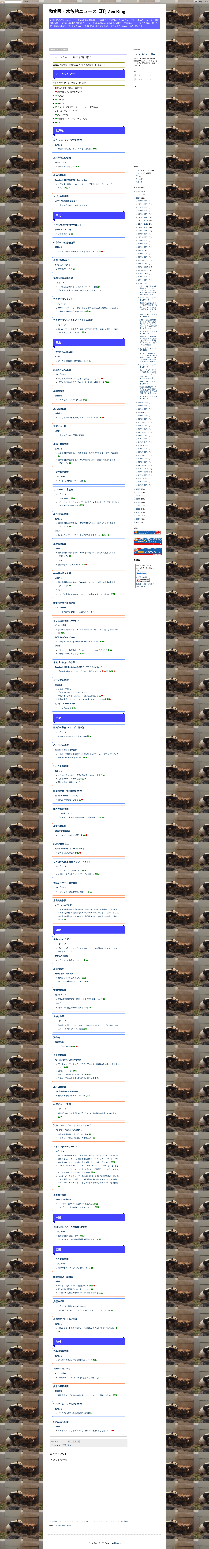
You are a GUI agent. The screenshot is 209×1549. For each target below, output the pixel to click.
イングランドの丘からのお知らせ (68, 1130)
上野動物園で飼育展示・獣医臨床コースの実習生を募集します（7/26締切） (88, 453)
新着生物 (58, 685)
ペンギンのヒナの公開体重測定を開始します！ (77, 1239)
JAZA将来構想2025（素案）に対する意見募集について (80, 999)
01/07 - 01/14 (143, 485)
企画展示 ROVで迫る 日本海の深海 (72, 736)
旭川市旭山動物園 (62, 157)
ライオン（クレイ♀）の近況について (73, 1286)
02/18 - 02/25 (143, 465)
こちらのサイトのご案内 (144, 54)
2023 (138, 489)
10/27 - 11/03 (143, 231)
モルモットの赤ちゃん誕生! (69, 835)
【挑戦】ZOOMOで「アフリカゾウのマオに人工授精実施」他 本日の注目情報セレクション (147, 390)
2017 (138, 509)
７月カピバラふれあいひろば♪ (70, 400)
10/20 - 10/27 (143, 234)
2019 (138, 502)
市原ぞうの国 (59, 426)
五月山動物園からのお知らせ (67, 1091)
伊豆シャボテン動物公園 (65, 883)
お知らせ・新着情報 (63, 1199)
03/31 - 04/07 (143, 445)
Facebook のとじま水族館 (66, 750)
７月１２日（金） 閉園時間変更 (71, 435)
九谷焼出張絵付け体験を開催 (70, 779)
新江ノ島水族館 (61, 680)
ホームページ (60, 162)
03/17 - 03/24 (143, 452)
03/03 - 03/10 (143, 459)
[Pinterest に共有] (78, 1441)
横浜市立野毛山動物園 (64, 603)
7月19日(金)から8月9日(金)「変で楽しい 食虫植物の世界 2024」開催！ (88, 1113)
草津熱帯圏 (58, 391)
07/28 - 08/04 (143, 274)
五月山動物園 (59, 1086)
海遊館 (56, 1037)
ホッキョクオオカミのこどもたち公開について (77, 379)
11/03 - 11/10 (143, 227)
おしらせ (58, 771)
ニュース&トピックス (64, 813)
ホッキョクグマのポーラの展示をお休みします (77, 251)
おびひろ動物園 (61, 196)
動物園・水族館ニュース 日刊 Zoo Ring (87, 11)
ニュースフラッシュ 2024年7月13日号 (147, 299)
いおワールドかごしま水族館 (67, 1404)
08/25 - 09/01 (143, 260)
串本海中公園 (59, 1195)
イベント (58, 590)
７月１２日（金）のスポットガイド (72, 205)
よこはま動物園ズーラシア (66, 620)
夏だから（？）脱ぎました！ (70, 978)
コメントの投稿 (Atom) (62, 1525)
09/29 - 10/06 (143, 244)
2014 (138, 519)
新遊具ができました (66, 167)
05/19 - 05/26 (143, 422)
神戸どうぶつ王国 (62, 1104)
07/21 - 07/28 (143, 277)
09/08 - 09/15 (143, 254)
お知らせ (58, 145)
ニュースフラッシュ (64, 1445)
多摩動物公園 (59, 544)
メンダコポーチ (64, 234)
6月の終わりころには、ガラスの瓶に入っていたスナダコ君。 (83, 1310)
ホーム (88, 1521)
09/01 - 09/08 (143, 257)
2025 (138, 195)
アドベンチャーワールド (65, 1146)
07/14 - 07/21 (143, 280)
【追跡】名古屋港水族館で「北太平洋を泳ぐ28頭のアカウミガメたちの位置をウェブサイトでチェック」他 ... (147, 307)
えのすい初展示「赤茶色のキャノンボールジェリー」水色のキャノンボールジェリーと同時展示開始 (77, 692)
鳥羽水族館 (58, 969)
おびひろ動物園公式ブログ (66, 201)
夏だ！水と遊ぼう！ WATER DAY (71, 1096)
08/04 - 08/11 (143, 270)
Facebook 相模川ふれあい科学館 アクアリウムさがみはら (78, 667)
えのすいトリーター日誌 (65, 703)
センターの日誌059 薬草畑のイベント (73, 1008)
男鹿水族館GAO (61, 260)
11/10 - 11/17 (143, 224)
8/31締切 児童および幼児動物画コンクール (75, 1360)
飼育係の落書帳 (61, 956)
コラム (138, 179)
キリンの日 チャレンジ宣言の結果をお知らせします (79, 775)
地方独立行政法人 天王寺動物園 (68, 1060)
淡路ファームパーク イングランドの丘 (72, 1125)
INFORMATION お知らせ (65, 637)
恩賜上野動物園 (61, 444)
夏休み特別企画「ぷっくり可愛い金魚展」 (75, 149)
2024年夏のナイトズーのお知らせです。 (74, 1268)
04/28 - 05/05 (143, 432)
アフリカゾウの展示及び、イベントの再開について (79, 418)
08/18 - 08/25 (143, 264)
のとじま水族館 (61, 745)
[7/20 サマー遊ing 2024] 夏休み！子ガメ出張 (76, 1204)
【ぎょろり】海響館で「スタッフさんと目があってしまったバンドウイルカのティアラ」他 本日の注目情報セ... (147, 357)
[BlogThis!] (71, 1441)
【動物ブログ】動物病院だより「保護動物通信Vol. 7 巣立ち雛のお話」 (87, 1328)
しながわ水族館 (61, 472)
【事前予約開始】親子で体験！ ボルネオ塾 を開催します (81, 382)
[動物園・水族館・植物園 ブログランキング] (143, 581)
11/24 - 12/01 (143, 217)
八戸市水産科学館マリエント (67, 225)
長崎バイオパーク (62, 1369)
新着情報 (58, 396)
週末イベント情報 (65, 1071)
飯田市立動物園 (61, 808)
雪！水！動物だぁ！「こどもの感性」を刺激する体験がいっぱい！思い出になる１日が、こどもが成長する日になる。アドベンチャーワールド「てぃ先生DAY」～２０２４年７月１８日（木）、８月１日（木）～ (88, 1158)
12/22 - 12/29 (143, 204)
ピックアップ (60, 995)
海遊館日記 (59, 1042)
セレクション (141, 173)
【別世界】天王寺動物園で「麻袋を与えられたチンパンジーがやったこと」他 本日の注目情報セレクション (147, 324)
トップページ (60, 304)
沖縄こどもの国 (61, 1422)
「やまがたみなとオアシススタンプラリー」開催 (78, 287)
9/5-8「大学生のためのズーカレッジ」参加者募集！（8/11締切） (84, 594)
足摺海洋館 (58, 1301)
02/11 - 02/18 (143, 469)
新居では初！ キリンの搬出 (69, 565)
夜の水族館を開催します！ (69, 1236)
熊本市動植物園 (61, 1386)
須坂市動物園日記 (62, 831)
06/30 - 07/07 (143, 402)
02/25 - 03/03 (143, 462)
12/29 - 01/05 (143, 201)
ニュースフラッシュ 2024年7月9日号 (147, 366)
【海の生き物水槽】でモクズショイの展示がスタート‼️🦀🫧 (83, 671)
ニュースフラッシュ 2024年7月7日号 (147, 397)
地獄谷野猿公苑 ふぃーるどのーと (69, 849)
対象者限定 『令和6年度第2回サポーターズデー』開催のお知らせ (85, 1395)
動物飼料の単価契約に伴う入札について (74, 1289)
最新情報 (58, 247)
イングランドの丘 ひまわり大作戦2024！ (75, 1138)
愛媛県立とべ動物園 (63, 1277)
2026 (138, 191)
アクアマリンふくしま (64, 299)
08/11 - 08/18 (143, 267)
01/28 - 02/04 (143, 475)
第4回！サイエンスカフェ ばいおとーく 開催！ (77, 1378)
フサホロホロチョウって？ (69, 654)
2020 (138, 499)
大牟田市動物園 (61, 1351)
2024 (138, 198)
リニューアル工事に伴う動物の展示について (76, 1078)
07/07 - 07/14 (143, 283)
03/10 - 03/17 (143, 455)
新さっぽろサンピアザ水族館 (67, 140)
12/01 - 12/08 (143, 214)
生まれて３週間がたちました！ (70, 1074)
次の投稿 (53, 1521)
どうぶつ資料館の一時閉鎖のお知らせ (73, 361)
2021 (138, 496)
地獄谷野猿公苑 (61, 844)
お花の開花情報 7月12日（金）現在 (73, 1134)
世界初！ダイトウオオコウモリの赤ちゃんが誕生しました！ (82, 1431)
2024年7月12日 (64, 269)
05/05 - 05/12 (143, 429)
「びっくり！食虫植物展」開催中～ (72, 892)
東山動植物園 (59, 900)
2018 (138, 506)
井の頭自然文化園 (62, 573)
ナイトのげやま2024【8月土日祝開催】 (74, 612)
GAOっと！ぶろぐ (62, 265)
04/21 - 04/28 (143, 436)
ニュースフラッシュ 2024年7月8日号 (147, 383)
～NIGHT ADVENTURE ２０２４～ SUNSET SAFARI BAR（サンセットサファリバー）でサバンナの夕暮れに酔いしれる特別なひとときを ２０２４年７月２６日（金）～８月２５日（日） (88, 1169)
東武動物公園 (59, 408)
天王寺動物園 (59, 1055)
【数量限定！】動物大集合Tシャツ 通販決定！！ (78, 817)
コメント (140, 79)
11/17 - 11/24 (143, 221)
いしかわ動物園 (61, 766)
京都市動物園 (59, 990)
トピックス (59, 283)
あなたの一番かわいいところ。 (70, 981)
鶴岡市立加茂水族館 (63, 278)
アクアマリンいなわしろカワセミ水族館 (73, 320)
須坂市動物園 (59, 826)
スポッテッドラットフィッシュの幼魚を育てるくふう (80, 535)
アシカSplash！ (64, 498)
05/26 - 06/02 (143, 419)
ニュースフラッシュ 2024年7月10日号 (147, 349)
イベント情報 (60, 608)
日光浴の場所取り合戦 (67, 800)
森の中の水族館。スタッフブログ (68, 796)
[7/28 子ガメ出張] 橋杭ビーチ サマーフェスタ (76, 1207)
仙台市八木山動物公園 (64, 242)
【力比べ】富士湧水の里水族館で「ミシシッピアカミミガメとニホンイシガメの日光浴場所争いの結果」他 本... (147, 290)
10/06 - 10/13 (143, 240)
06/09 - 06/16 (143, 412)
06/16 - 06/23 (143, 409)
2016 (138, 512)
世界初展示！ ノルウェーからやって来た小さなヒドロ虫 (81, 699)
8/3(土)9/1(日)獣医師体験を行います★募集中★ (77, 1293)
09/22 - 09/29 (143, 247)
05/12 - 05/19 (143, 426)
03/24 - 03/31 (143, 449)
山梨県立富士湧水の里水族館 (67, 791)
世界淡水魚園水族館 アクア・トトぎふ (72, 861)
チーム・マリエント (63, 230)
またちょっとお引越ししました (70, 960)
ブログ (58, 646)
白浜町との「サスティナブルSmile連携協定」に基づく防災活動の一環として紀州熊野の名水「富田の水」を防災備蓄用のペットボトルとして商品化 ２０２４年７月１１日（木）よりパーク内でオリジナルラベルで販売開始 (88, 1179)
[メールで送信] (69, 1441)
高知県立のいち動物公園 (65, 1319)
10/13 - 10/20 (143, 237)
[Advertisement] (95, 38)
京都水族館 (58, 1016)
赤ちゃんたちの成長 (66, 853)
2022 (138, 493)
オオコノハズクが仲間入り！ (70, 870)
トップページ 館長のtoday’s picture (70, 1306)
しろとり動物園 (61, 1259)
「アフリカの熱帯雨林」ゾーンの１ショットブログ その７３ (83, 650)
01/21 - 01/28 (143, 478)
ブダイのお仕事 (64, 1046)
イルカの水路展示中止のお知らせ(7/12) (74, 1413)
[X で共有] (74, 1441)
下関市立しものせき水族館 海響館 (70, 1227)
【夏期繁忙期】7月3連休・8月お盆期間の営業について (80, 290)
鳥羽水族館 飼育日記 (64, 973)
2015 (138, 516)
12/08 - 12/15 (143, 211)
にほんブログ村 (142, 577)
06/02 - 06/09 (143, 416)
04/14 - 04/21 (143, 439)
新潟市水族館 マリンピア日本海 (68, 727)
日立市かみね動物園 (63, 352)
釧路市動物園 (59, 175)
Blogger (117, 1543)
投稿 (138, 75)
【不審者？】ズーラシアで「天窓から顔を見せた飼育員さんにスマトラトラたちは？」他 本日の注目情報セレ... (147, 341)
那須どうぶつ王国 (62, 370)
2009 (138, 522)
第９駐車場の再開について (69, 782)
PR (137, 176)
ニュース (58, 531)
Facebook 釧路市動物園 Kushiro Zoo (71, 180)
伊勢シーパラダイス (63, 939)
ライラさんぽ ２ (64, 708)
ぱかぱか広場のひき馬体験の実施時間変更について (79, 642)
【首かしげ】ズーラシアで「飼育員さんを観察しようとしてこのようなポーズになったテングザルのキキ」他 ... (147, 374)
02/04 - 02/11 (143, 472)
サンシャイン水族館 (63, 489)
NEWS (58, 357)
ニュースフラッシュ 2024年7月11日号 (147, 332)
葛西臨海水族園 (61, 514)
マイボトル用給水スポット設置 (70, 481)
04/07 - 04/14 (143, 442)
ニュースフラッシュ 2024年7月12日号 (147, 315)
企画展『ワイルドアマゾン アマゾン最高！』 (76, 874)
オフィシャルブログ (63, 905)
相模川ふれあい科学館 (64, 662)
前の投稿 (124, 1521)
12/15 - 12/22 (143, 207)
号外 (137, 182)
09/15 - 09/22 (143, 250)
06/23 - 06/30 (143, 406)
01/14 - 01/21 (143, 482)
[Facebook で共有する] (76, 1441)
